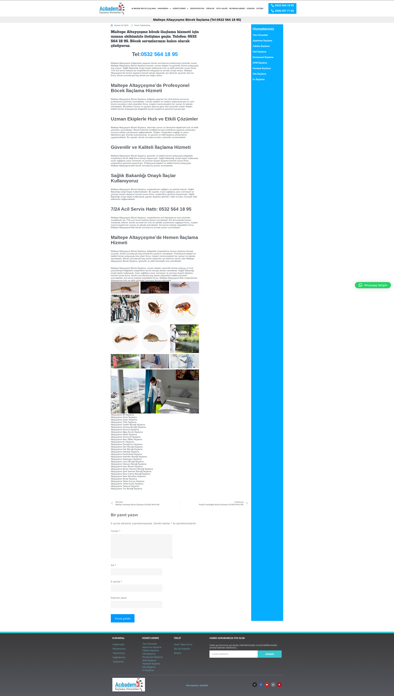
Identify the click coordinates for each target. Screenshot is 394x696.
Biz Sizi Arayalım (182, 648)
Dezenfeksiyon (197, 8)
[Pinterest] (279, 684)
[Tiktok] (273, 684)
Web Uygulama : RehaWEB (197, 685)
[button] (373, 285)
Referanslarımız (237, 8)
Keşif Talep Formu (183, 644)
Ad (113, 565)
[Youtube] (267, 684)
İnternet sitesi (119, 597)
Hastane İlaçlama (262, 68)
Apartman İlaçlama (262, 40)
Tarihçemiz (118, 661)
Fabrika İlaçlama (261, 46)
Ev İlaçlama (259, 79)
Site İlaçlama (259, 73)
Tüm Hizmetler (260, 35)
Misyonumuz (119, 648)
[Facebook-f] (261, 684)
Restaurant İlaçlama (263, 57)
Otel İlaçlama (259, 51)
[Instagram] (254, 684)
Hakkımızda (163, 8)
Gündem (250, 8)
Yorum (115, 531)
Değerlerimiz (119, 657)
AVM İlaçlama (260, 62)
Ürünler (210, 8)
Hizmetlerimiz (179, 8)
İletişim (259, 8)
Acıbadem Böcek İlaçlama (144, 8)
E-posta (116, 581)
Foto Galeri (221, 8)
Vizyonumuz (119, 653)
